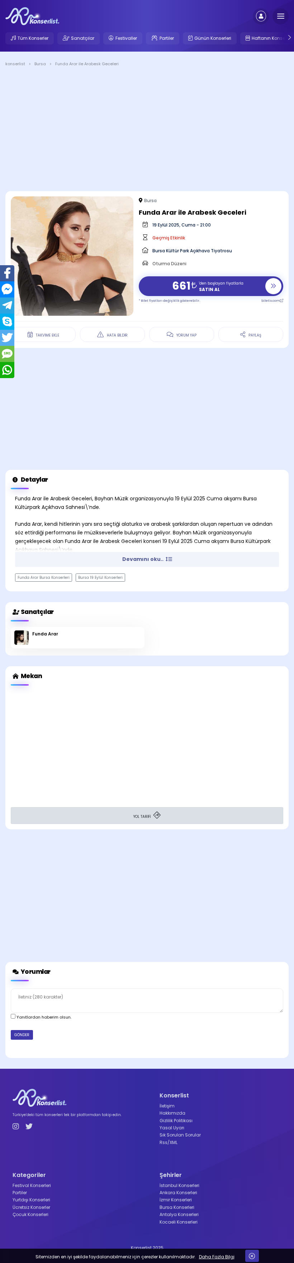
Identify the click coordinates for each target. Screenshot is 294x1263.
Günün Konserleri (212, 38)
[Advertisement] (147, 130)
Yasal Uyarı (172, 1128)
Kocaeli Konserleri (179, 1222)
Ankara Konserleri (178, 1193)
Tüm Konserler (33, 38)
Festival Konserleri (32, 1185)
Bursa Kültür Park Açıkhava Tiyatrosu (192, 251)
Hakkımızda (172, 1113)
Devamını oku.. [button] (143, 559)
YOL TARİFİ (142, 816)
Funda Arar (45, 634)
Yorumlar (35, 971)
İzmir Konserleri (176, 1200)
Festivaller (126, 38)
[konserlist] (32, 15)
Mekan (31, 676)
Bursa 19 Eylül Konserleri (100, 577)
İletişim (167, 1106)
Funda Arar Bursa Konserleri (44, 577)
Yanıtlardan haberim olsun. (43, 1017)
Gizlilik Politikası (176, 1120)
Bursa (150, 200)
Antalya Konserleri (179, 1214)
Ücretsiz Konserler (31, 1207)
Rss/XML (168, 1142)
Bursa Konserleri (177, 1207)
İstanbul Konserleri (179, 1185)
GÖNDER (21, 1035)
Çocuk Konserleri (30, 1214)
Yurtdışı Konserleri (31, 1200)
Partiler (167, 38)
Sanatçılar (82, 38)
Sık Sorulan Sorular (180, 1135)
